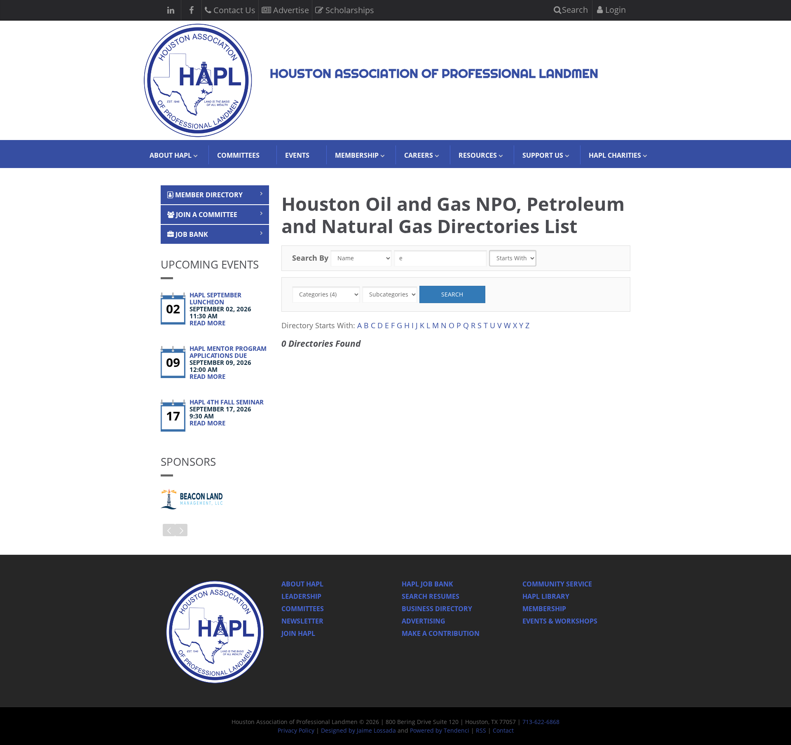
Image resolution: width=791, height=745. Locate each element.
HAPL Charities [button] (615, 155)
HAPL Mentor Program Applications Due (228, 352)
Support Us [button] (542, 155)
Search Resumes (430, 596)
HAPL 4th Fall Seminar (227, 402)
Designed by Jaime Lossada (358, 730)
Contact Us (233, 10)
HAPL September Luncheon (215, 298)
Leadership (301, 596)
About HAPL (302, 584)
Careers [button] (418, 155)
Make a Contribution (441, 633)
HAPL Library (545, 596)
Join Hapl (298, 633)
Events (297, 155)
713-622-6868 (540, 722)
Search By (310, 258)
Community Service (557, 584)
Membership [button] (357, 155)
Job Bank (191, 234)
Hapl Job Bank (427, 584)
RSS (481, 730)
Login (614, 9)
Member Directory (208, 194)
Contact (503, 730)
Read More (207, 323)
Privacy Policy (296, 730)
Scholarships (348, 10)
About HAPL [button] (171, 155)
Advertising (423, 621)
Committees (238, 155)
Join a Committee (205, 214)
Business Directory (437, 608)
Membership (544, 608)
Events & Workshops (559, 621)
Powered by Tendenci (439, 730)
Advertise (290, 10)
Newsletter (302, 621)
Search (574, 9)
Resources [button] (478, 155)
